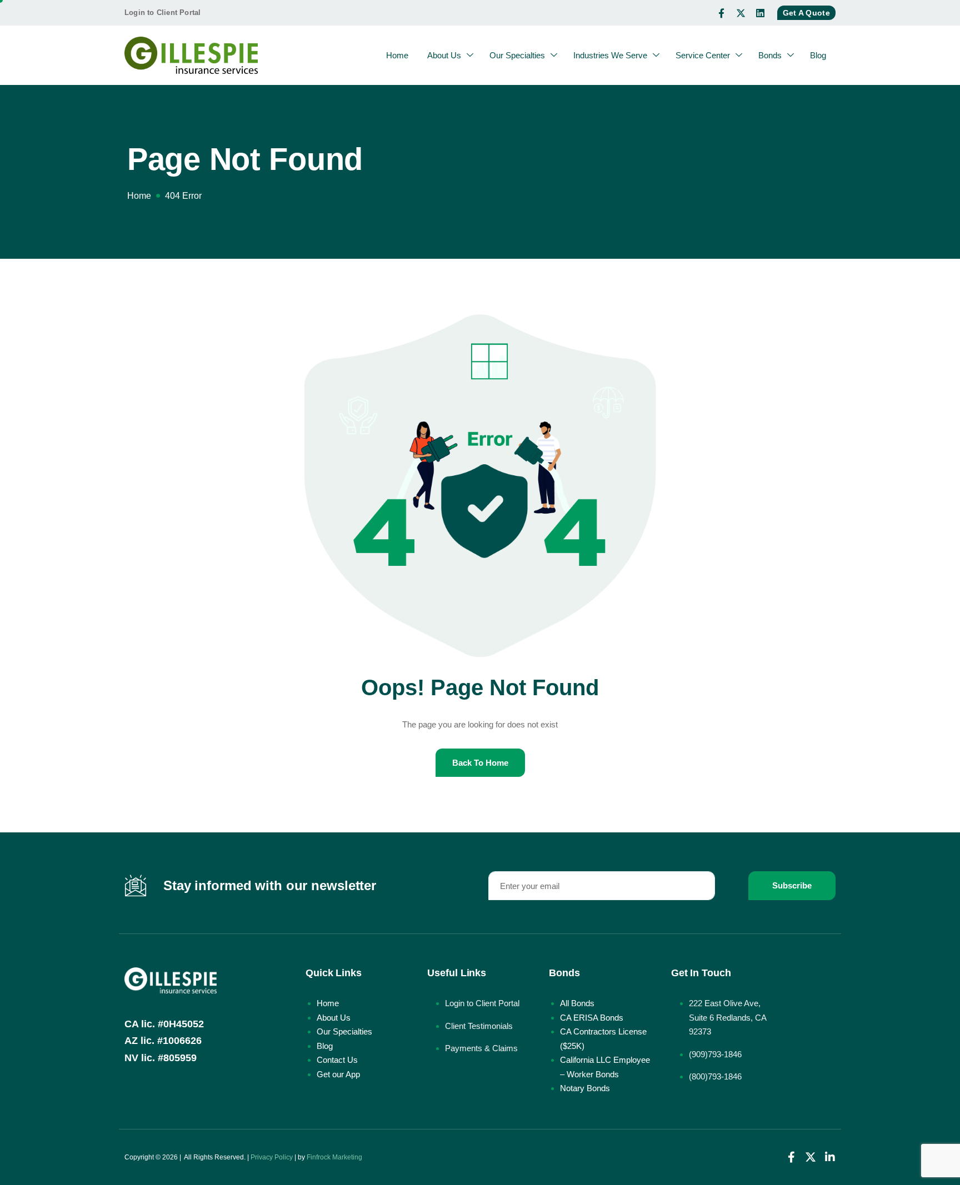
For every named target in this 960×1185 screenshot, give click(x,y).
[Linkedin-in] (830, 1157)
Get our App (338, 1074)
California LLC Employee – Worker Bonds (605, 1067)
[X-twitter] (741, 12)
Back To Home (480, 762)
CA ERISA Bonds (591, 1017)
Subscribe (792, 885)
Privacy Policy (272, 1157)
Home (397, 55)
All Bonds (577, 1003)
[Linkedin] (760, 12)
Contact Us (337, 1060)
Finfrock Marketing (334, 1157)
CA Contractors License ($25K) (603, 1039)
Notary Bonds (585, 1088)
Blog (818, 55)
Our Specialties (517, 55)
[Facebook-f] (721, 12)
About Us (444, 55)
